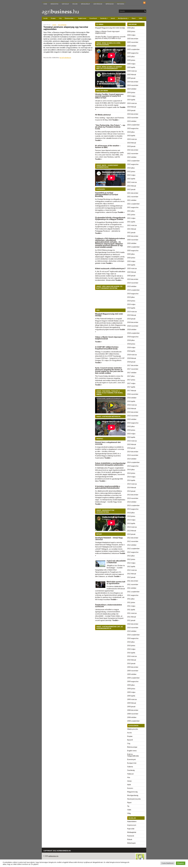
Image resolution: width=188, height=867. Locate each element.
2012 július (131, 556)
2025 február (131, 74)
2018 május (131, 347)
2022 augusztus (132, 164)
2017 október (131, 372)
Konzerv (130, 788)
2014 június (131, 473)
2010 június (131, 645)
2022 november (132, 153)
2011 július (131, 599)
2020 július (131, 254)
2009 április (131, 696)
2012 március (132, 570)
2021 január (131, 232)
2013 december (132, 495)
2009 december (132, 667)
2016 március (132, 405)
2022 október (131, 157)
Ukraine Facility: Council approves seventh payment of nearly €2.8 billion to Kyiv (110, 37)
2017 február (131, 390)
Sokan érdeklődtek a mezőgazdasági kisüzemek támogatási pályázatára (110, 464)
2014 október (131, 459)
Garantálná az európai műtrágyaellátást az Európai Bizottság (106, 194)
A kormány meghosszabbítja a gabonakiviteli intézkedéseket (107, 487)
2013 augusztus (132, 509)
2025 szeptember (133, 49)
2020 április (131, 265)
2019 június (131, 301)
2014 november (132, 455)
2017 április (131, 387)
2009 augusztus (132, 681)
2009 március (132, 699)
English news (82, 18)
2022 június (131, 171)
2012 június (131, 559)
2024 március (132, 103)
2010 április (131, 653)
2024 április (131, 100)
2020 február (131, 272)
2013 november (132, 498)
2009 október (131, 674)
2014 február (131, 487)
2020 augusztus (132, 250)
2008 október (131, 717)
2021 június (131, 214)
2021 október (131, 200)
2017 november (132, 369)
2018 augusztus (132, 337)
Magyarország (132, 792)
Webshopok (54, 4)
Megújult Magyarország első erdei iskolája (110, 28)
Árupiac (53, 18)
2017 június (131, 380)
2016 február (131, 408)
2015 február (131, 444)
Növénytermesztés (134, 799)
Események (93, 18)
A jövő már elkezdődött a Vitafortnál (116, 561)
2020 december (132, 236)
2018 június (131, 344)
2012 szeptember (133, 548)
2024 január (131, 110)
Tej (128, 806)
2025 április (131, 67)
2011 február (131, 617)
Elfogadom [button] (180, 863)
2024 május (131, 96)
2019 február (131, 315)
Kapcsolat (65, 4)
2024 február (131, 107)
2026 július (131, 28)
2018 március (132, 355)
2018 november (132, 326)
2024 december (132, 82)
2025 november (132, 42)
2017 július (131, 376)
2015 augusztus (132, 423)
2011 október (131, 588)
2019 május (131, 304)
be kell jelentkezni (65, 57)
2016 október (131, 398)
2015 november (132, 416)
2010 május (131, 649)
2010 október (131, 631)
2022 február (131, 186)
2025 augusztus (132, 53)
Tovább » (115, 120)
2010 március (132, 656)
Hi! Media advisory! (103, 115)
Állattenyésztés (132, 729)
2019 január (131, 319)
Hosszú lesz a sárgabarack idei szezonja (108, 443)
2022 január (131, 189)
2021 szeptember (133, 204)
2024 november (132, 85)
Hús (128, 777)
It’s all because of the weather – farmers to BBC (108, 146)
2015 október (131, 419)
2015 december (132, 412)
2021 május (131, 218)
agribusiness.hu (53, 856)
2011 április (131, 610)
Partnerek (120, 4)
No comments (62, 25)
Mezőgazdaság (123, 18)
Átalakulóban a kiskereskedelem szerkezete (108, 605)
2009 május (131, 692)
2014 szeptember (133, 462)
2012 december (132, 538)
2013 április (131, 523)
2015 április (131, 437)
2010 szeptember (133, 635)
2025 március (132, 71)
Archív (45, 18)
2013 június (131, 516)
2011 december (132, 581)
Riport (134, 18)
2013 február (131, 530)
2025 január (131, 78)
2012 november (132, 541)
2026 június (131, 31)
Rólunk (74, 4)
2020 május (131, 261)
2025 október (131, 46)
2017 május (131, 383)
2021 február (131, 229)
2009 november (132, 671)
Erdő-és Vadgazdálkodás (133, 755)
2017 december (132, 365)
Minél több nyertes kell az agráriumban (116, 582)
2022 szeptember (133, 161)
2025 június (131, 60)
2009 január (131, 706)
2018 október (131, 329)
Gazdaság (104, 18)
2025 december (132, 39)
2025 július (131, 56)
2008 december (132, 710)
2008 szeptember (133, 721)
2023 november (132, 118)
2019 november (132, 283)
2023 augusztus (132, 128)
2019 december (132, 279)
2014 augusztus (132, 466)
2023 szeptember (133, 125)
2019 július (131, 297)
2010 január (131, 663)
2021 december (132, 193)
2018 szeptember (133, 333)
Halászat (130, 774)
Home (45, 4)
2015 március (132, 441)
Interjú (113, 18)
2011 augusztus (132, 595)
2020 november (132, 240)
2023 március (132, 139)
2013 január (131, 534)
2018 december (132, 322)
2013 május (131, 520)
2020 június (131, 258)
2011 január (131, 620)
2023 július (131, 132)
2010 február (131, 660)
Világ (129, 813)
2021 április (131, 222)
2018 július (131, 340)
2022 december (132, 150)
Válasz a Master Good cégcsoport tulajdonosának (107, 32)
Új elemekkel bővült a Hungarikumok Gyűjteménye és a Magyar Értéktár (110, 218)
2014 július (131, 469)
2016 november (132, 394)
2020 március (132, 268)
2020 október (131, 243)
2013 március (132, 527)
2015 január (131, 448)
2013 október (131, 502)
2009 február (131, 703)
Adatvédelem (97, 4)
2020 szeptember (133, 247)
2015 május (131, 434)
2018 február (131, 358)
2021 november (132, 197)
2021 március (132, 225)
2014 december (132, 451)
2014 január (131, 491)
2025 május (131, 64)
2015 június (131, 430)
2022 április (131, 179)
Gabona (130, 767)
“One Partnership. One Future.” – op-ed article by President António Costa (110, 127)
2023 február (131, 143)
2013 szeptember (133, 505)
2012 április (131, 566)
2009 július (131, 685)
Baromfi (130, 740)
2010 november (132, 627)
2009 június (131, 689)
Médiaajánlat (85, 4)
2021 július (131, 211)
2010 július (131, 642)
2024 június (131, 92)
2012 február (131, 574)
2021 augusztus (132, 207)
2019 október (131, 286)
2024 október (131, 89)
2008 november (132, 714)
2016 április (131, 401)
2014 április (131, 480)
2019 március (132, 311)
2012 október (131, 545)
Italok (129, 784)
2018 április (131, 351)
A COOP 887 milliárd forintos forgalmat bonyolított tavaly (106, 348)
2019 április (131, 308)
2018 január (131, 362)
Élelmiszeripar (70, 18)
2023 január (131, 146)
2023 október (131, 121)
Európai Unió (131, 763)
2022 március (132, 182)
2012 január (131, 577)
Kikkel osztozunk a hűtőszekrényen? (110, 268)
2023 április (131, 135)
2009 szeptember (133, 678)
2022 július (131, 168)
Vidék (140, 18)
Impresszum (109, 4)
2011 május (131, 606)
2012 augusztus (132, 552)
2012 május (131, 563)
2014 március (132, 484)
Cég (60, 18)
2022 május (131, 175)
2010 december (132, 624)
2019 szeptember (133, 290)
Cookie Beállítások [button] (168, 863)
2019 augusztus (132, 293)
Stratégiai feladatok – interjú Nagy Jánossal (109, 538)
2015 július (131, 426)
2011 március (132, 613)
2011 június (131, 602)
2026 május (131, 35)
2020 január (131, 276)
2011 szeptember (133, 592)
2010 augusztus (132, 638)
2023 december (132, 114)
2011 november (132, 584)
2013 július (131, 513)
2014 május (131, 477)
